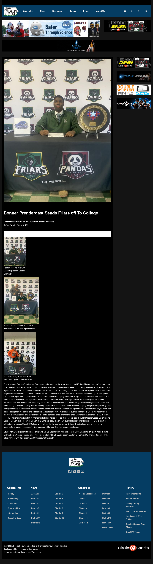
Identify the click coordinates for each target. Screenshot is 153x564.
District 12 (20, 221)
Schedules (28, 11)
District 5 (59, 493)
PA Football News (18, 545)
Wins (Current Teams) (136, 511)
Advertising (13, 498)
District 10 (59, 518)
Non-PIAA (106, 522)
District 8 (59, 508)
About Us (100, 11)
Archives (35, 493)
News (42, 11)
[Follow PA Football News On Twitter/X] (139, 11)
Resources (57, 11)
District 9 (59, 513)
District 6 (59, 498)
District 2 (35, 503)
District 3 (35, 508)
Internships (13, 513)
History (72, 11)
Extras (86, 11)
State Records (132, 498)
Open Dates (107, 527)
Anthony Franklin (9, 225)
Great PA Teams (133, 532)
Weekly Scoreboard (87, 493)
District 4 (35, 513)
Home (6, 552)
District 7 (59, 503)
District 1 (35, 498)
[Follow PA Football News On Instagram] (146, 11)
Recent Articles (14, 518)
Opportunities (14, 508)
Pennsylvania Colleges (35, 221)
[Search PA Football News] (125, 11)
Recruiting (50, 221)
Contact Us (13, 503)
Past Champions (133, 493)
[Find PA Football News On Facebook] (132, 11)
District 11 (35, 518)
